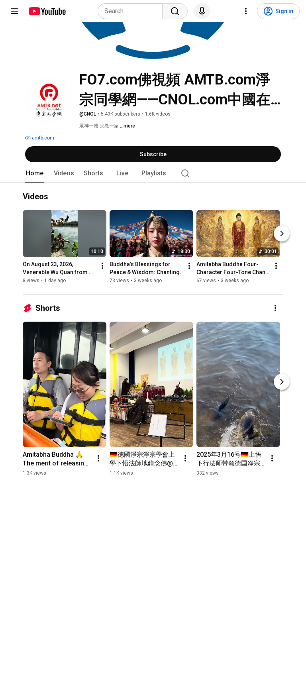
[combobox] (132, 11)
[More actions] (102, 266)
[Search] (175, 11)
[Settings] (246, 11)
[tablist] (153, 173)
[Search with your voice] (202, 11)
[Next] (282, 234)
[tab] (34, 173)
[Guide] (14, 11)
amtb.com (42, 138)
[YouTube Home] (46, 11)
